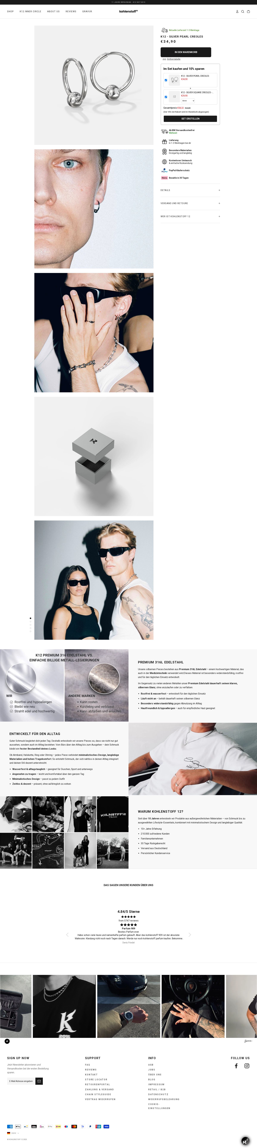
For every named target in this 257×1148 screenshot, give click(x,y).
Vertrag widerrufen (100, 1099)
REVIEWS (71, 11)
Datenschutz (158, 1094)
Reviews (91, 1070)
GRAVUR (87, 11)
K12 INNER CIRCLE (30, 11)
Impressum (156, 1084)
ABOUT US (53, 11)
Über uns (155, 1074)
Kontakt (91, 1074)
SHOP (10, 11)
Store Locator (96, 1079)
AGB (151, 1065)
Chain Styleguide (98, 1094)
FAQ (87, 1065)
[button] (68, 934)
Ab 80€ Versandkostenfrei (128, 2)
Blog (151, 1079)
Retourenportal (97, 1084)
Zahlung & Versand (99, 1089)
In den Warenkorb (186, 52)
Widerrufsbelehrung (164, 1099)
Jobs (151, 1070)
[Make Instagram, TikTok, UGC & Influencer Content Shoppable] (248, 1042)
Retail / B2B (157, 1089)
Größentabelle (173, 59)
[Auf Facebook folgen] (236, 1066)
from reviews (128, 920)
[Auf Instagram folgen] (247, 1066)
